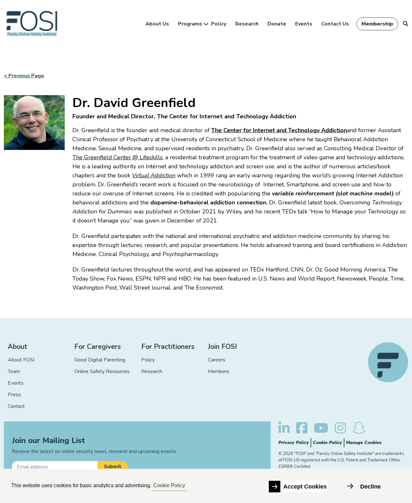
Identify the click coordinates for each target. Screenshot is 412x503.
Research (246, 23)
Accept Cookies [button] (305, 486)
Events (303, 23)
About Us (157, 23)
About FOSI (21, 359)
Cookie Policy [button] (169, 485)
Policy (218, 23)
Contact (16, 406)
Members (218, 371)
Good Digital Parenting (99, 359)
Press (14, 394)
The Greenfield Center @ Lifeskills (117, 157)
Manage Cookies (363, 442)
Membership (377, 23)
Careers (216, 359)
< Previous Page (24, 75)
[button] (113, 466)
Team (14, 371)
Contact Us (335, 23)
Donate (276, 23)
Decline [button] (370, 486)
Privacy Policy (293, 442)
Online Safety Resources (102, 371)
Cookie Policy (327, 442)
